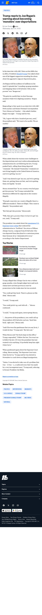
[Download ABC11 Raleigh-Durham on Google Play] (17, 510)
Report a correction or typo (10, 377)
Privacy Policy (5, 517)
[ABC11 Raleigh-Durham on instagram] (13, 505)
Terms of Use (21, 519)
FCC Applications (18, 521)
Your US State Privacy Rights (9, 519)
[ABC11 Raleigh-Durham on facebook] (4, 505)
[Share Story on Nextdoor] (17, 33)
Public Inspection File (7, 521)
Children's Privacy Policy (29, 517)
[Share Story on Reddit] (12, 33)
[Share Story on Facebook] (3, 33)
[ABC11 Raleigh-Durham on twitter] (8, 505)
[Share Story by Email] (21, 33)
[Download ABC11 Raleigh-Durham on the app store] (6, 510)
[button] (3, 3)
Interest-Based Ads (31, 519)
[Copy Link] (26, 33)
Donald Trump (22, 73)
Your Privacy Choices (15, 517)
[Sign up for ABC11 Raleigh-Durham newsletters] (18, 505)
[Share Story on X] (8, 33)
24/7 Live (14, 3)
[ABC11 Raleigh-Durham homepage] (8, 2)
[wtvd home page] (5, 477)
